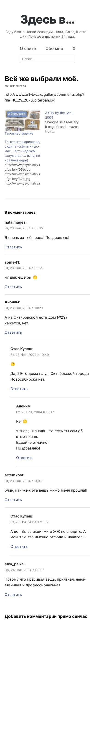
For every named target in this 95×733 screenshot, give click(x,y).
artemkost (14, 475)
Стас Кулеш (21, 348)
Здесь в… (47, 19)
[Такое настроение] (23, 121)
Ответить (13, 247)
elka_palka (14, 564)
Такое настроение (19, 133)
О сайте (28, 48)
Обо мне (54, 48)
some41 (12, 262)
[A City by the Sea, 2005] (65, 122)
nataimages (15, 222)
